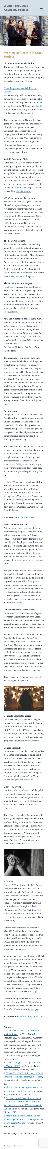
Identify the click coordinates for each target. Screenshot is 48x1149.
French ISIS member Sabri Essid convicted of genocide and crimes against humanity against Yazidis (23, 1119)
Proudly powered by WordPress (14, 1146)
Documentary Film (12, 187)
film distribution (23, 191)
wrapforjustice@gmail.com (30, 1016)
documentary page (26, 517)
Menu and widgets (41, 10)
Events (40, 102)
